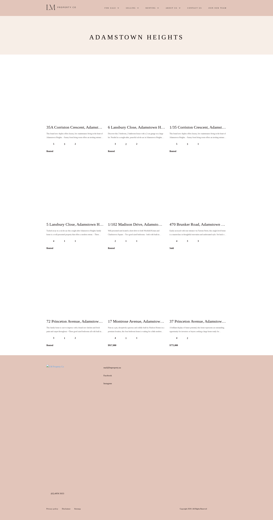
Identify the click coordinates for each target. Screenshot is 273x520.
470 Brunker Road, (202, 224)
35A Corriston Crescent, (82, 127)
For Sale (110, 8)
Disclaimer (66, 509)
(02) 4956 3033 (57, 493)
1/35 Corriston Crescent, (206, 127)
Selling (131, 8)
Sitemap (77, 509)
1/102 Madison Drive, (142, 224)
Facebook (107, 375)
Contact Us (194, 8)
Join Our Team (217, 8)
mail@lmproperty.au (112, 367)
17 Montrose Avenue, (142, 321)
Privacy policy (52, 509)
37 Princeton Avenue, (203, 321)
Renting (151, 8)
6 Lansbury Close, (139, 127)
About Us (171, 8)
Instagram (107, 383)
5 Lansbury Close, (77, 224)
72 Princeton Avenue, (80, 321)
